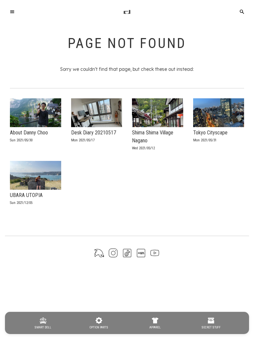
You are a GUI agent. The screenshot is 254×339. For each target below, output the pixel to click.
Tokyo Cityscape (210, 132)
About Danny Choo (29, 132)
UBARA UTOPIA (26, 195)
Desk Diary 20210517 (93, 132)
